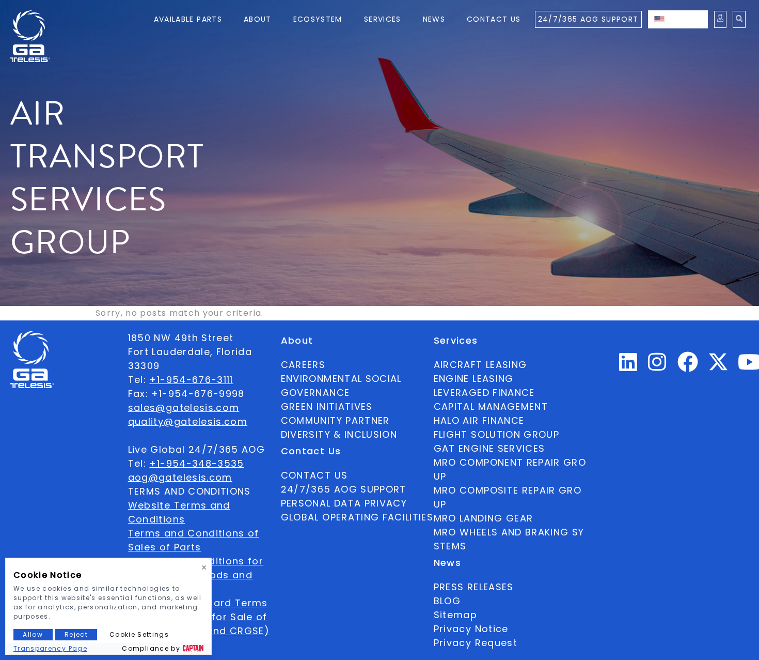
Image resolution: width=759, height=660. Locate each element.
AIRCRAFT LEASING (480, 364)
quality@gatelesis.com (187, 421)
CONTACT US (314, 475)
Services (382, 19)
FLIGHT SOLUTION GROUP (496, 434)
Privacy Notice (471, 628)
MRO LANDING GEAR (483, 518)
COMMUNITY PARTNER (335, 420)
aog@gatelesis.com (180, 477)
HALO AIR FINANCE (479, 420)
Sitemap (455, 614)
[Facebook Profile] (688, 366)
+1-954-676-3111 (191, 379)
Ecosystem (317, 19)
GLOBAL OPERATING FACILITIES (357, 517)
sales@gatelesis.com (184, 407)
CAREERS (303, 364)
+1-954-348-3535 (196, 463)
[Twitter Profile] (718, 368)
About (258, 19)
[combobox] (678, 19)
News (434, 19)
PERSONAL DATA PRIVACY (344, 503)
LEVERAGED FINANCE (484, 392)
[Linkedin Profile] (628, 366)
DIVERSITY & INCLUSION (339, 434)
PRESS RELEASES (474, 586)
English (688, 19)
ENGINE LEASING (474, 378)
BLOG (447, 600)
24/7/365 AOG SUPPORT (588, 19)
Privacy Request (475, 642)
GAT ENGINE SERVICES (489, 448)
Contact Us (494, 19)
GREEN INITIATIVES (327, 406)
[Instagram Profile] (657, 366)
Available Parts (188, 19)
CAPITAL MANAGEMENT (491, 406)
